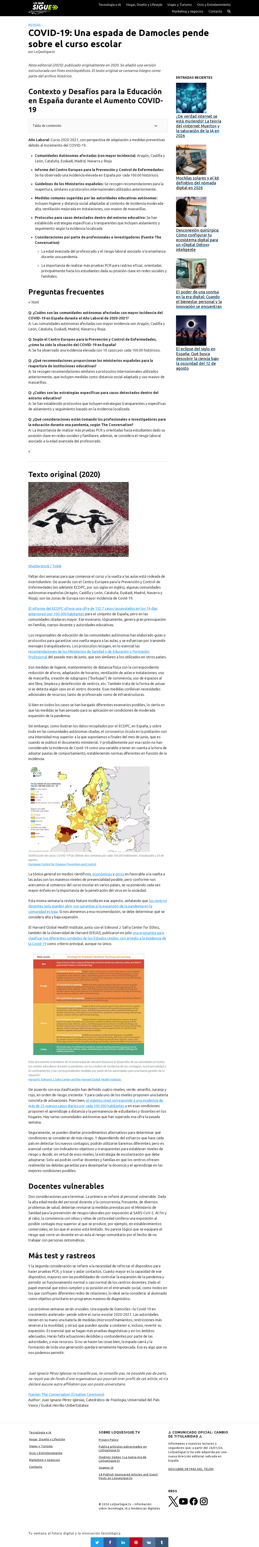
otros (119, 874)
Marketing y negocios (187, 11)
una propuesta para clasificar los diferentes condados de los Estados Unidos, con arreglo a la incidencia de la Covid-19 (97, 938)
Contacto (215, 11)
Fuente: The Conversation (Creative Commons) (66, 1394)
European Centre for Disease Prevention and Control (62, 864)
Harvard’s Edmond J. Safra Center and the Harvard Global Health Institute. (74, 1079)
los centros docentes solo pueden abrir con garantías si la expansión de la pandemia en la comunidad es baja (97, 906)
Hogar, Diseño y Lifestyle (144, 4)
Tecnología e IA (109, 4)
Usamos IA (106, 1467)
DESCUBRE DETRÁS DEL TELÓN (190, 1469)
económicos (102, 874)
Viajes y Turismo (179, 4)
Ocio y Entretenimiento (214, 4)
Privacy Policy (109, 1439)
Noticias (34, 24)
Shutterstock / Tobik (45, 566)
